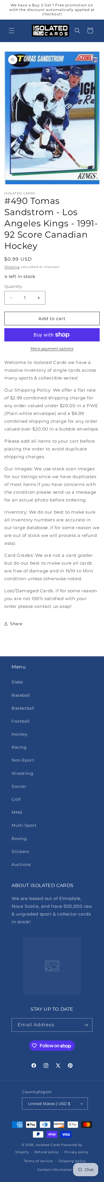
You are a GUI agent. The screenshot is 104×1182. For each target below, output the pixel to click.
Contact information (55, 1170)
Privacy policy (76, 1152)
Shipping (12, 267)
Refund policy (46, 1152)
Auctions (21, 864)
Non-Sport (23, 760)
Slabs (17, 682)
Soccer (19, 786)
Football (21, 721)
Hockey (20, 734)
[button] (11, 30)
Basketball (23, 708)
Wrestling (22, 773)
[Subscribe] (85, 1025)
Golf (16, 799)
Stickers (20, 851)
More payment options (52, 348)
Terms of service (38, 1161)
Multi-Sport (24, 825)
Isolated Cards (49, 1145)
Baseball (21, 695)
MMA (17, 812)
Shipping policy (72, 1161)
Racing (19, 747)
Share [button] (16, 623)
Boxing (19, 838)
